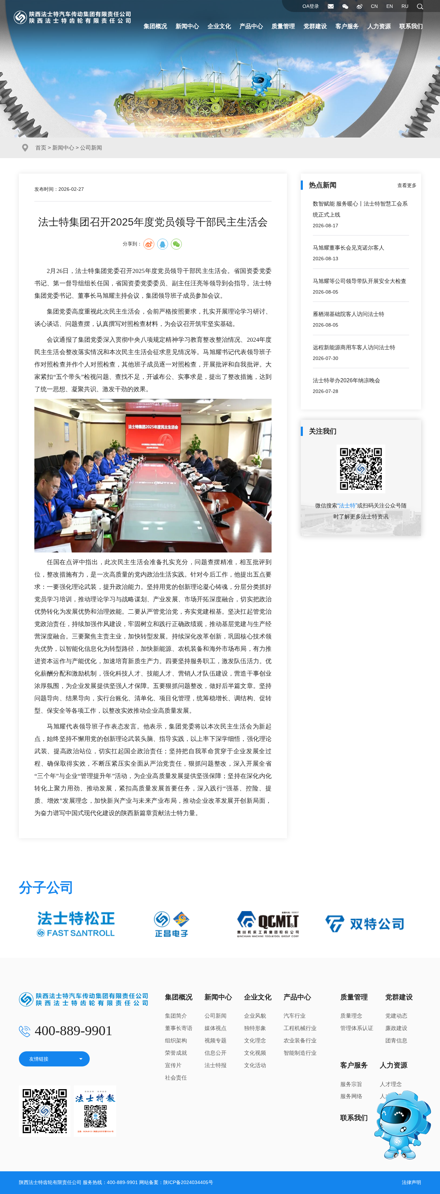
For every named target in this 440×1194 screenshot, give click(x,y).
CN (374, 6)
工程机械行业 (300, 1028)
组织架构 (176, 1040)
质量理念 (351, 1016)
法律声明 (411, 1182)
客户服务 (347, 26)
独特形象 (255, 1028)
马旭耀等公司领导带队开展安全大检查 (359, 281)
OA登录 (310, 6)
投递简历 (391, 1108)
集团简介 (176, 1016)
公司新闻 (216, 1016)
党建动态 (396, 1016)
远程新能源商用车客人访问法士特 (354, 347)
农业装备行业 (300, 1040)
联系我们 (411, 26)
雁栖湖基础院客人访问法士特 (348, 314)
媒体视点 (216, 1028)
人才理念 (391, 1084)
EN (389, 6)
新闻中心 (187, 26)
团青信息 (396, 1040)
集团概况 (155, 26)
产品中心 (251, 26)
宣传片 (173, 1065)
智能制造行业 (300, 1053)
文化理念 (255, 1040)
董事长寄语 (178, 1028)
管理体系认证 (356, 1028)
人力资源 (379, 26)
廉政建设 (396, 1028)
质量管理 (283, 26)
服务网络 (351, 1096)
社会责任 (176, 1078)
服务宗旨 (351, 1084)
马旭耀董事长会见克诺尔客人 (348, 248)
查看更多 (407, 185)
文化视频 (255, 1053)
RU (405, 6)
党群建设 (315, 26)
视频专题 (216, 1040)
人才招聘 (391, 1096)
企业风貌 (255, 1016)
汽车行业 (295, 1016)
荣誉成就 (176, 1053)
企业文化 (219, 26)
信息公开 (216, 1053)
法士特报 (216, 1065)
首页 (40, 148)
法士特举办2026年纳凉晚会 (346, 380)
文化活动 (255, 1065)
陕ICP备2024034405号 (188, 1182)
